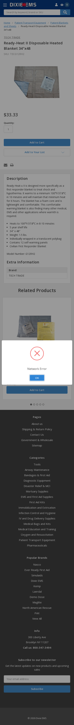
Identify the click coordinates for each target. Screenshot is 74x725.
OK (37, 378)
